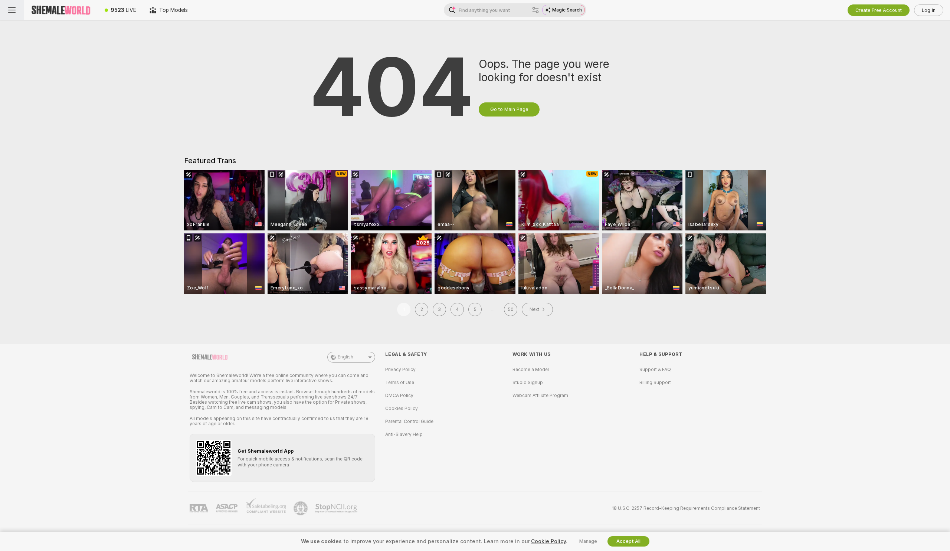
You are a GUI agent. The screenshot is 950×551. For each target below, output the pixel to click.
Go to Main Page (509, 109)
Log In (929, 10)
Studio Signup (527, 382)
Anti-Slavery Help (404, 434)
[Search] (535, 10)
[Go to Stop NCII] (337, 508)
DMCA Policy (399, 395)
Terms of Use (399, 382)
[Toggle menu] (12, 10)
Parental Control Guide (409, 421)
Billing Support (655, 382)
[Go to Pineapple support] (301, 508)
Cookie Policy (548, 541)
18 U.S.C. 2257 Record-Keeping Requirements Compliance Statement (686, 508)
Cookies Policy (401, 408)
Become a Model (530, 369)
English (345, 357)
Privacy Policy (400, 369)
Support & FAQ (655, 369)
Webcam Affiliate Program (540, 395)
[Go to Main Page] (61, 10)
